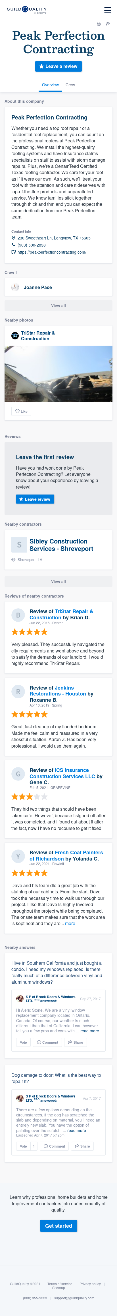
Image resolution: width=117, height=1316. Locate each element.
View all (58, 305)
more (70, 923)
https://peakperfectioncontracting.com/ (52, 252)
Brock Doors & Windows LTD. (51, 998)
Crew (70, 84)
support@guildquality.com (74, 1297)
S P (28, 996)
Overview (50, 84)
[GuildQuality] (26, 10)
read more (89, 1030)
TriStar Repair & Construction (38, 335)
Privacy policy (90, 1283)
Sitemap (58, 1287)
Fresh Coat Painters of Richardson (66, 855)
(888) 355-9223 (35, 1297)
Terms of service (59, 1283)
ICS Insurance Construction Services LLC (62, 773)
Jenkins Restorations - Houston (58, 690)
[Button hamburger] (107, 10)
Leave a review (61, 66)
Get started (58, 1225)
